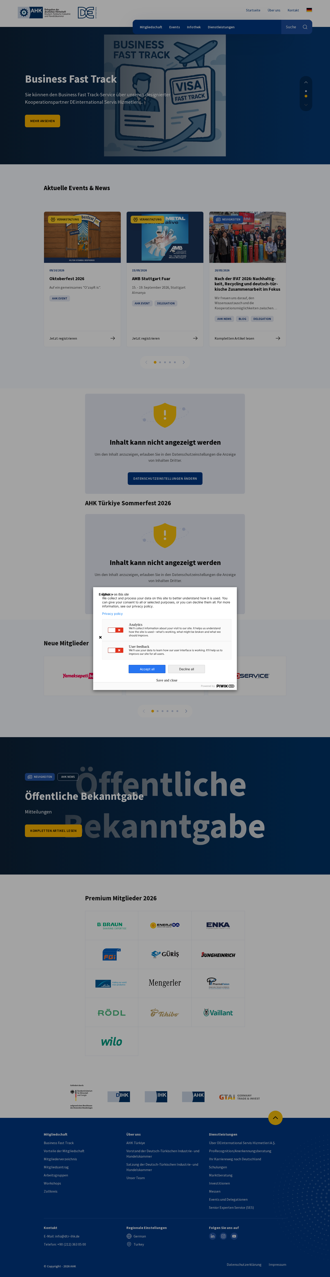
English (104, 594)
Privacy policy (112, 613)
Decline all (186, 669)
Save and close (166, 680)
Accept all (147, 669)
